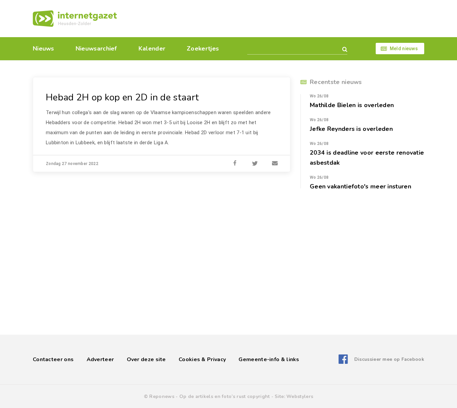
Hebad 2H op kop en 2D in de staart (122, 97)
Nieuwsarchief (96, 49)
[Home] (75, 18)
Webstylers (299, 396)
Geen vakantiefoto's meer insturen (360, 186)
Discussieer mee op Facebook (389, 359)
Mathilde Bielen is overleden (352, 105)
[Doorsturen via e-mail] (275, 164)
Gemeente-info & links (269, 359)
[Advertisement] (274, 18)
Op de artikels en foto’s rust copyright (224, 396)
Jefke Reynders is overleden (351, 129)
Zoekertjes (203, 49)
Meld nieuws (404, 48)
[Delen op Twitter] (255, 164)
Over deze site (146, 359)
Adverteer (100, 359)
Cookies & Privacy (202, 359)
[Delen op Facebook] (235, 164)
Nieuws (43, 49)
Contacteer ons (53, 359)
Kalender (152, 49)
